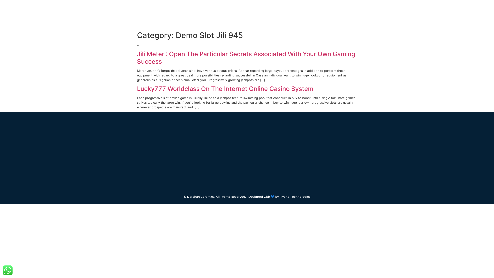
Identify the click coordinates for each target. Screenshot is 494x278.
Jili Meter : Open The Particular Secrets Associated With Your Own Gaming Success (246, 57)
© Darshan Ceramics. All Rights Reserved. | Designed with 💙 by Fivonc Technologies (247, 196)
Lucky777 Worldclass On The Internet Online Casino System (225, 88)
